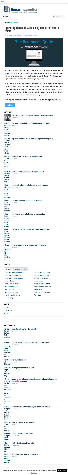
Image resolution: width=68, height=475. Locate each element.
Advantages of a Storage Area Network (23, 422)
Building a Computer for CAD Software (22, 434)
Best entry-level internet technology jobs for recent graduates (30, 185)
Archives (17, 269)
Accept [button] (59, 470)
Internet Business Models (12, 284)
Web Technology (18, 35)
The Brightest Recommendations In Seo (23, 443)
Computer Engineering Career (42, 272)
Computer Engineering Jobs (41, 275)
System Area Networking (19, 360)
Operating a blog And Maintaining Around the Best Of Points (32, 29)
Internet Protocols (9, 289)
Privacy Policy (8, 310)
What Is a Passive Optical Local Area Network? (25, 454)
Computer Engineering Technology (14, 278)
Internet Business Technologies (42, 287)
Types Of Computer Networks (42, 292)
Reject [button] (64, 470)
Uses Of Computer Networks (12, 295)
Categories (9, 269)
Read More (10, 105)
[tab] (9, 269)
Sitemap (6, 313)
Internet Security (38, 289)
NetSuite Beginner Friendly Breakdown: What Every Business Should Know (32, 115)
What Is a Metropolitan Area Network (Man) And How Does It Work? (31, 407)
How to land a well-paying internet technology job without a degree (31, 123)
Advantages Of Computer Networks (14, 272)
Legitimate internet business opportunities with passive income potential (32, 139)
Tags (24, 269)
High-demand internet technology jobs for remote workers (28, 214)
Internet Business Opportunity (42, 284)
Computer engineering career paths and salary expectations (29, 245)
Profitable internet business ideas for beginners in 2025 (28, 172)
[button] (3, 1)
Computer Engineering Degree (13, 275)
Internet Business (39, 281)
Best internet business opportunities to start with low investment (31, 229)
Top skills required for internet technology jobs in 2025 (27, 156)
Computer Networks (10, 281)
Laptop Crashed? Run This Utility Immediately (24, 329)
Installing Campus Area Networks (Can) (23, 368)
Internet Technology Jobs (11, 292)
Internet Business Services (12, 287)
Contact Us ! (7, 307)
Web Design (37, 295)
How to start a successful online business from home (27, 201)
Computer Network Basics (41, 278)
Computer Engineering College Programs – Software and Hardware (31, 342)
